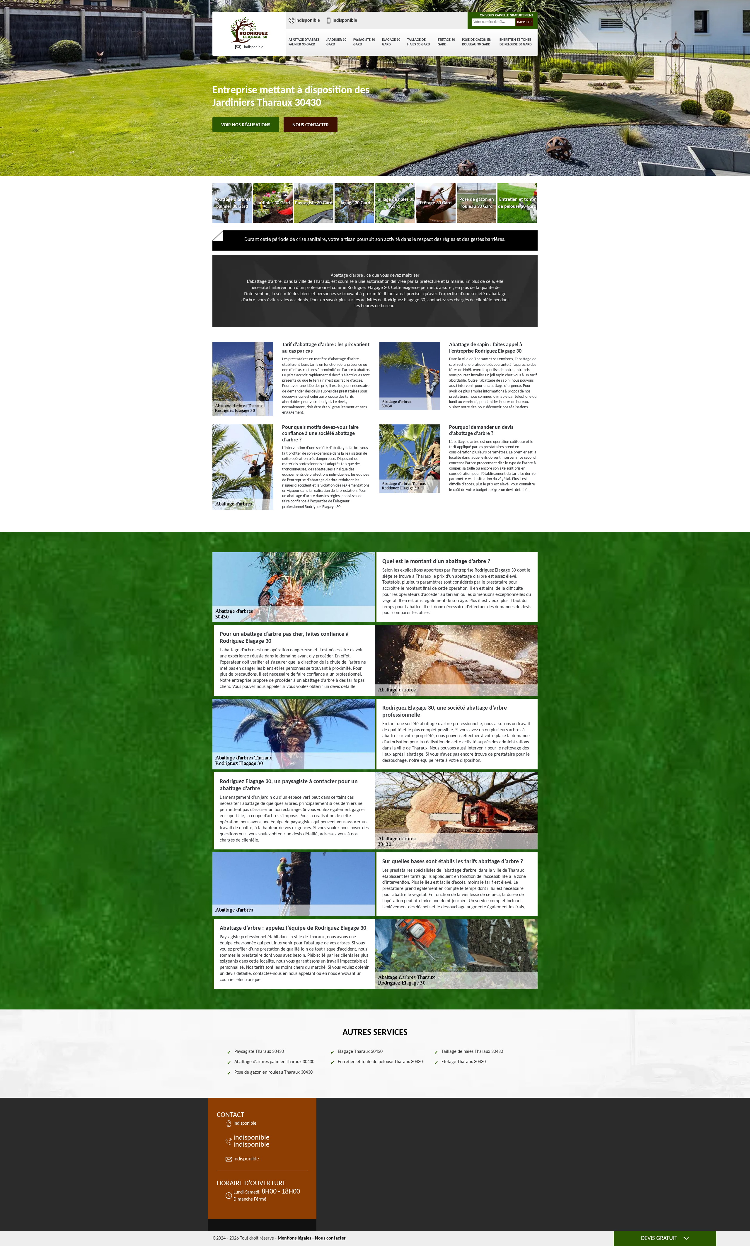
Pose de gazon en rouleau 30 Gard (476, 42)
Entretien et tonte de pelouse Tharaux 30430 (380, 1062)
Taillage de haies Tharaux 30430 (472, 1051)
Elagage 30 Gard (391, 42)
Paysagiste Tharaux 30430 (259, 1051)
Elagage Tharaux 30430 (360, 1051)
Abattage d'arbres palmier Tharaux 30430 (274, 1062)
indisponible (253, 47)
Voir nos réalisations (245, 125)
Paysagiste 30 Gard (364, 42)
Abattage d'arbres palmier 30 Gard (304, 42)
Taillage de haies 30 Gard (418, 42)
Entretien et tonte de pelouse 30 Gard (516, 42)
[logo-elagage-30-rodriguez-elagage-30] (249, 30)
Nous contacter (310, 125)
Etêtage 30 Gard (446, 42)
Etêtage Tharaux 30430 (464, 1062)
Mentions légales (294, 1238)
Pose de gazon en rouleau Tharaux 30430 (273, 1072)
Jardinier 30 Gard (336, 42)
